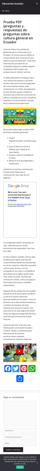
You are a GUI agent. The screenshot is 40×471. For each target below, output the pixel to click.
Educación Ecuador (13, 3)
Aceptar (20, 467)
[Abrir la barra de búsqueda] (37, 3)
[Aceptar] (37, 463)
